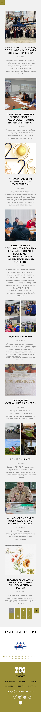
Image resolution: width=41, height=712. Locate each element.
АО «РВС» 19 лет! (20, 459)
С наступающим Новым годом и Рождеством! (20, 181)
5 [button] (16, 656)
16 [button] (22, 658)
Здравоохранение (21, 336)
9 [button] (28, 656)
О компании (10, 681)
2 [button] (6, 656)
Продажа (9, 686)
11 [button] (34, 656)
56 (23, 616)
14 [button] (16, 658)
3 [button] (9, 656)
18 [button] (28, 658)
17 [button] (25, 658)
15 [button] (19, 658)
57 (29, 616)
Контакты (32, 686)
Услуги (33, 681)
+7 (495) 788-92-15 (25, 691)
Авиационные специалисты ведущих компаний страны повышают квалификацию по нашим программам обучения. (20, 253)
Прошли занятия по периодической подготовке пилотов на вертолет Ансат (21, 118)
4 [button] (12, 656)
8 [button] (25, 656)
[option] (20, 646)
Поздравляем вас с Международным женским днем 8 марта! (20, 584)
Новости (20, 686)
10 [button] (31, 656)
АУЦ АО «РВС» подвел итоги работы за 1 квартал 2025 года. (20, 521)
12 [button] (37, 656)
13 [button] (12, 658)
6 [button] (19, 656)
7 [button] (22, 656)
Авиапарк (23, 681)
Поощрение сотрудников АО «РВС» (20, 402)
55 (18, 616)
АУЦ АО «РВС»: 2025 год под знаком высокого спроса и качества (20, 50)
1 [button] (3, 656)
